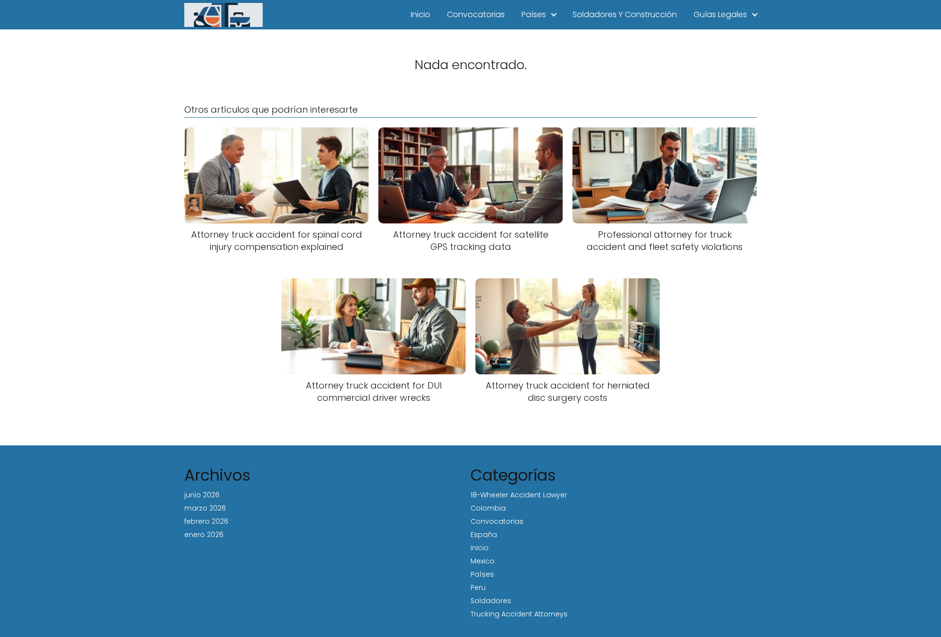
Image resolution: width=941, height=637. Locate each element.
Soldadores (490, 601)
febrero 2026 (206, 521)
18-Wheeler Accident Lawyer (518, 495)
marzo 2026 (205, 508)
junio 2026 (202, 495)
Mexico (482, 561)
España (483, 534)
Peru (478, 587)
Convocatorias (476, 14)
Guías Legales (720, 14)
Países (533, 14)
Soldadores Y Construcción (624, 14)
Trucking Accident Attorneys (519, 614)
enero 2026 (203, 534)
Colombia (488, 508)
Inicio (420, 14)
